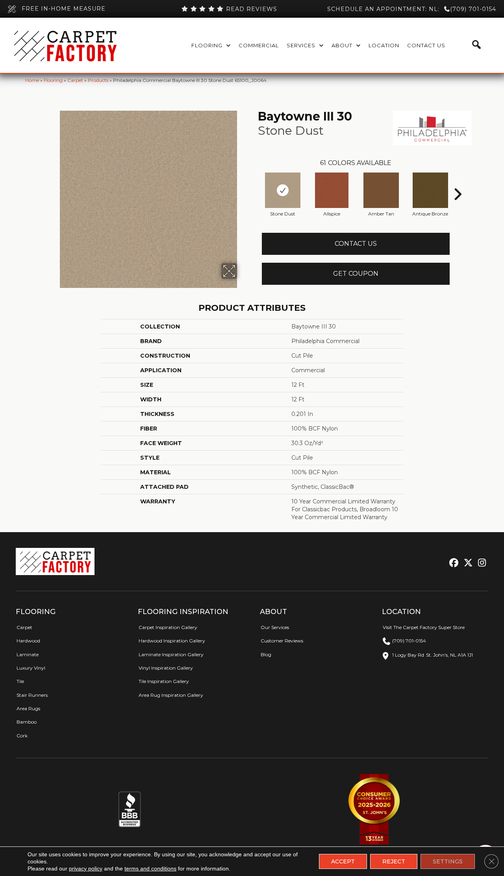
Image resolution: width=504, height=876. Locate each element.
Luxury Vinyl (31, 668)
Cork (22, 736)
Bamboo (27, 722)
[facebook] (452, 563)
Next (457, 182)
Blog (266, 654)
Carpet (75, 80)
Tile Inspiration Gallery (164, 681)
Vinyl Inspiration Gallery (166, 668)
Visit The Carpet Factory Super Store (424, 627)
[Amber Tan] (381, 190)
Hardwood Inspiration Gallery (172, 641)
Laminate (28, 654)
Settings (448, 861)
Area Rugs (28, 708)
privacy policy (85, 868)
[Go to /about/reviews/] (229, 9)
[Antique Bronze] (430, 190)
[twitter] (466, 563)
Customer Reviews (282, 641)
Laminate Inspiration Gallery (171, 654)
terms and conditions (150, 868)
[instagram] (480, 563)
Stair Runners (32, 695)
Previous (254, 182)
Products (98, 80)
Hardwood (28, 641)
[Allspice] (331, 190)
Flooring (53, 80)
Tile (20, 681)
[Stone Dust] (282, 190)
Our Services (275, 627)
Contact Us (356, 243)
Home (32, 80)
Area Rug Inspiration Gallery (171, 695)
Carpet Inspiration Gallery (168, 627)
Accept (343, 861)
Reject (393, 861)
